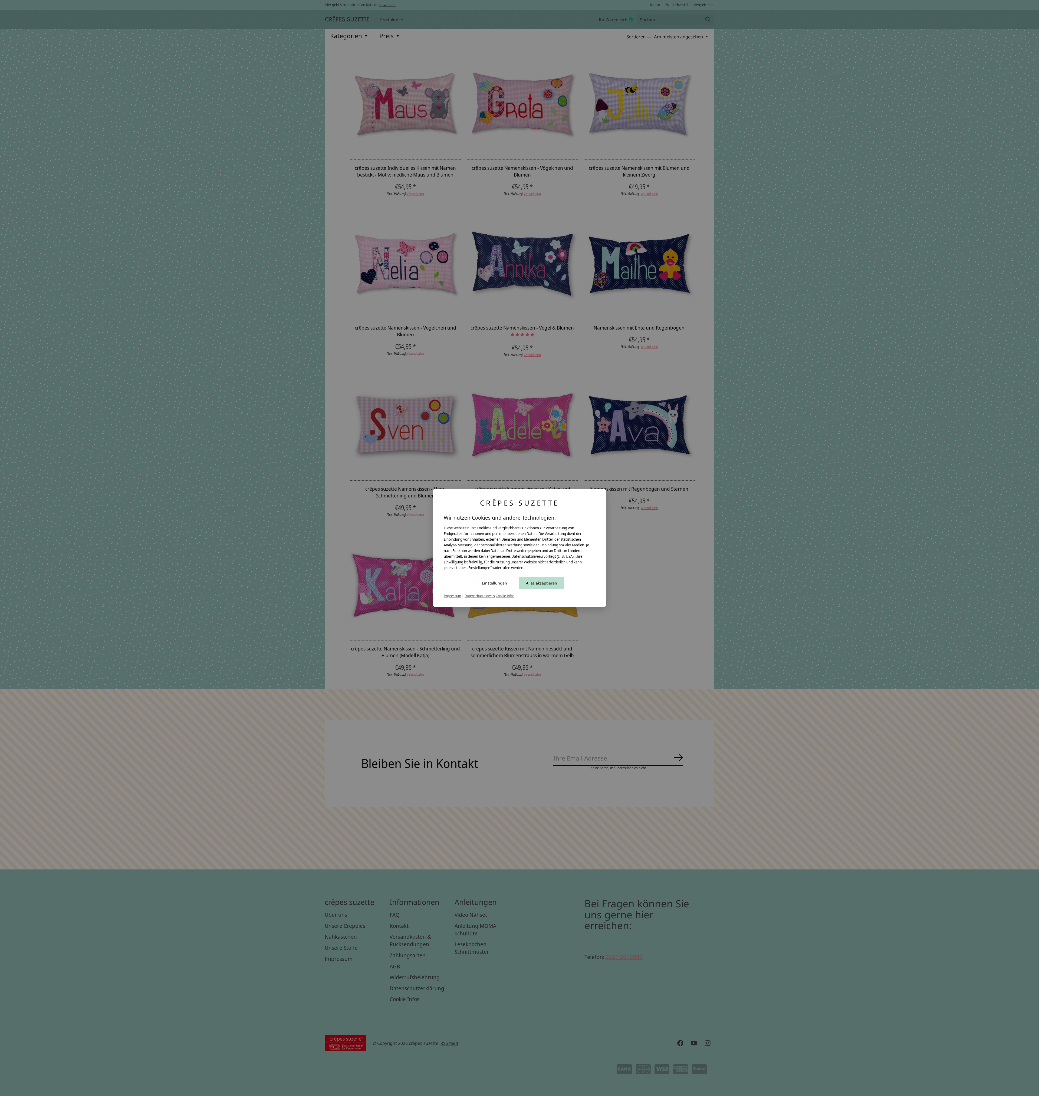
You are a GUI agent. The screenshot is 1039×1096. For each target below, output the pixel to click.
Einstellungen (494, 583)
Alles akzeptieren (541, 583)
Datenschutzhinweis (480, 595)
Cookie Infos (505, 595)
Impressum (452, 595)
